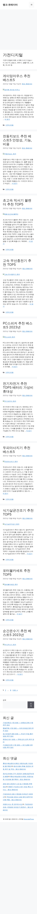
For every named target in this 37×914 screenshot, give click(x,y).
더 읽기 (7, 119)
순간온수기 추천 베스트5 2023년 (17, 633)
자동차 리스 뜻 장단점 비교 (12, 804)
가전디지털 (9, 125)
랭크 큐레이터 (10, 4)
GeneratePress (29, 819)
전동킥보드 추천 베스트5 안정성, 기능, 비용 (17, 140)
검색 (4, 700)
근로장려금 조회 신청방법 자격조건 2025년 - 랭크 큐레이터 (18, 807)
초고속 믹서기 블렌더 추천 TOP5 (17, 202)
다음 (15, 690)
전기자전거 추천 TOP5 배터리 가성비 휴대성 (18, 387)
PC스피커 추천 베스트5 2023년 (17, 325)
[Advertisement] (18, 28)
